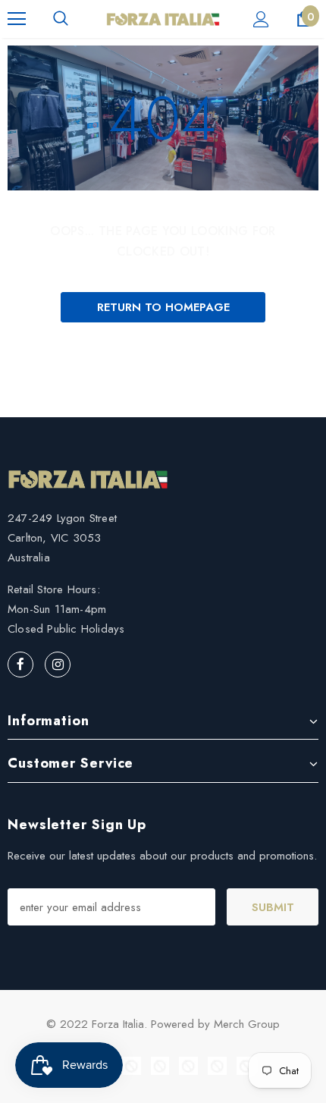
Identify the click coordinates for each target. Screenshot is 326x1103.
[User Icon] (261, 19)
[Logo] (163, 18)
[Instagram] (58, 664)
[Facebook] (20, 664)
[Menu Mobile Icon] (17, 19)
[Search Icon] (60, 19)
